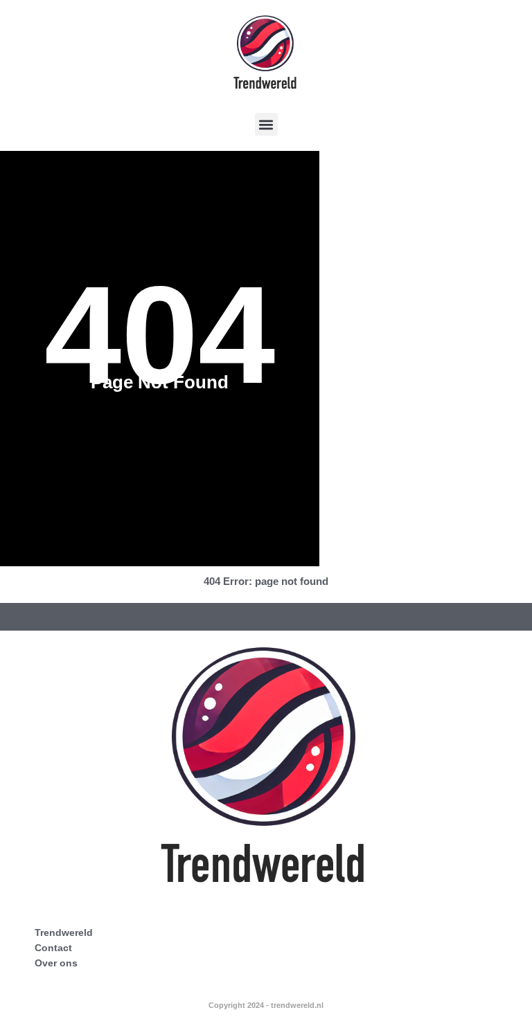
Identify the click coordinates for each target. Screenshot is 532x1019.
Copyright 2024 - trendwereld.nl (266, 1005)
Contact (53, 947)
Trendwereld (64, 932)
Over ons (56, 962)
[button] (266, 124)
